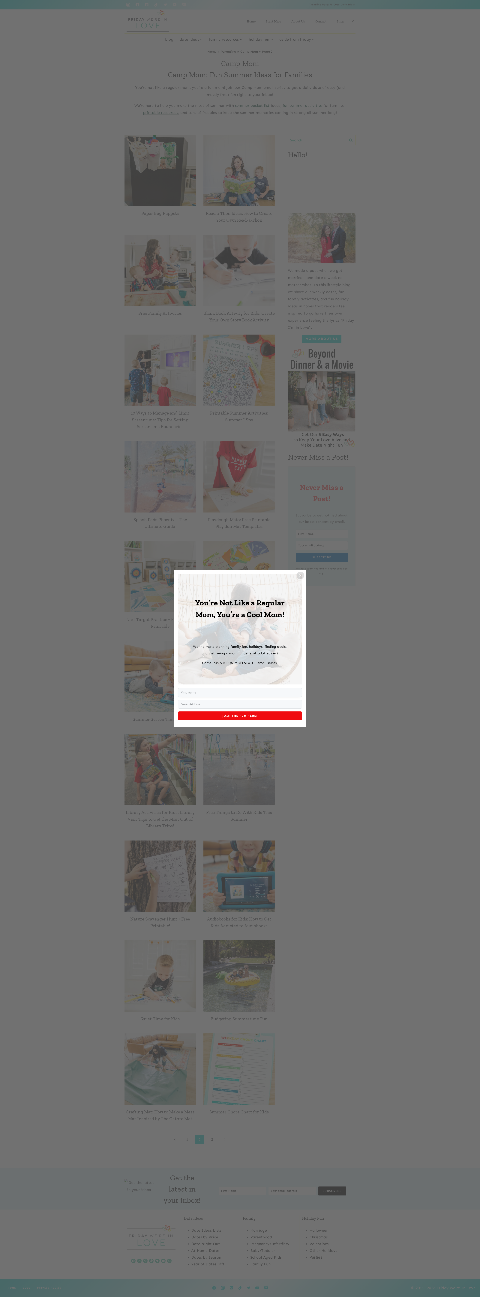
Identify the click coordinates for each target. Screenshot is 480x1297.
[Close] (300, 575)
